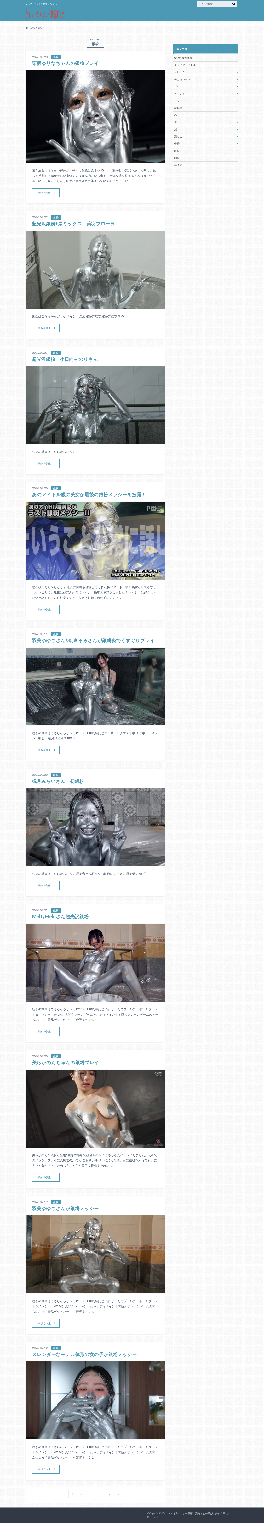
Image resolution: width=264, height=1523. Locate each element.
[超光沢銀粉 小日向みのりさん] (95, 442)
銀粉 (177, 150)
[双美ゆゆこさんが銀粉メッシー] (95, 1291)
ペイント (179, 93)
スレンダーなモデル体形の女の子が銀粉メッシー (84, 1354)
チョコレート (182, 79)
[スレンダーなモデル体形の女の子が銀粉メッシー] (95, 1437)
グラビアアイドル (185, 65)
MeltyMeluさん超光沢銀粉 (60, 916)
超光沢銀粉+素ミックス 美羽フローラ (73, 223)
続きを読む (44, 192)
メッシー (179, 100)
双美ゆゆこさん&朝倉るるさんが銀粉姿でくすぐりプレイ (93, 640)
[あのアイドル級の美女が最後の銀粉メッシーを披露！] (95, 577)
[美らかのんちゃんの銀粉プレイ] (95, 1145)
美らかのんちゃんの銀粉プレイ (65, 1062)
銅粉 (177, 157)
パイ (177, 86)
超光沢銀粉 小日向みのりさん (65, 359)
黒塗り (178, 165)
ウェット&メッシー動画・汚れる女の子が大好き (193, 1513)
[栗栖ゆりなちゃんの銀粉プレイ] (95, 160)
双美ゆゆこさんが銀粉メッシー (65, 1208)
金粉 (177, 143)
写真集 (178, 107)
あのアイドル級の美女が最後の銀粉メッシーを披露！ (89, 494)
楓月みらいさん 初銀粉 (58, 781)
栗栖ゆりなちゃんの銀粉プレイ (65, 63)
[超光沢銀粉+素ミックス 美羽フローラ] (95, 306)
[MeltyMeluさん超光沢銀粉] (95, 999)
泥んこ (178, 136)
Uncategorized (183, 57)
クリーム (179, 72)
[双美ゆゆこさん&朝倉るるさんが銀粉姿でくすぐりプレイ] (95, 723)
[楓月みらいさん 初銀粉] (95, 864)
